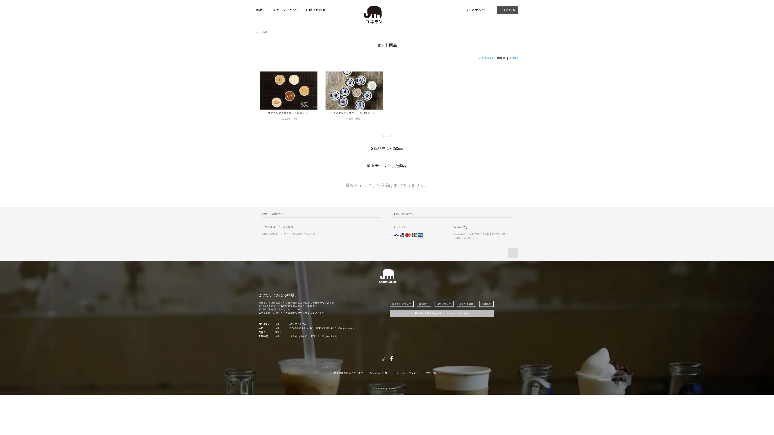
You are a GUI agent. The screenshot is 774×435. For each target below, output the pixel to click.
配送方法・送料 (378, 373)
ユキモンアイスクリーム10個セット (354, 113)
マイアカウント (476, 9)
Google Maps (346, 328)
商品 (260, 9)
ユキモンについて (286, 9)
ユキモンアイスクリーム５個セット (289, 113)
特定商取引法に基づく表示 (348, 373)
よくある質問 (466, 304)
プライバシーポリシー (406, 373)
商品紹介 (424, 304)
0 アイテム (509, 10)
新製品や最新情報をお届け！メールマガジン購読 (442, 313)
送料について (444, 304)
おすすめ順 (486, 58)
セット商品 (261, 32)
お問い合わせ (316, 9)
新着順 (514, 58)
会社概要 (486, 304)
